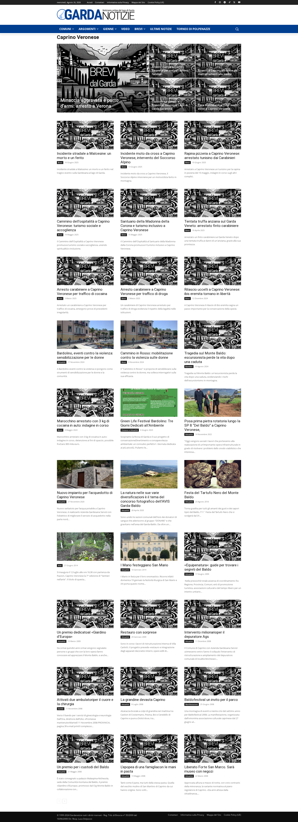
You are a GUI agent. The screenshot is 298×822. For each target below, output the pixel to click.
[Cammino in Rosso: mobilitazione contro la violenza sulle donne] (149, 334)
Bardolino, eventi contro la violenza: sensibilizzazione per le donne (85, 355)
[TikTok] (230, 2)
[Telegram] (225, 2)
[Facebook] (215, 2)
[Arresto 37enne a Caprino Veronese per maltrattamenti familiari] (172, 61)
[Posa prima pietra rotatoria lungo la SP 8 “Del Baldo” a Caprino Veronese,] (212, 403)
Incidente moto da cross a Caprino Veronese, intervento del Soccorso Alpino (148, 157)
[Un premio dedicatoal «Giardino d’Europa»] (85, 614)
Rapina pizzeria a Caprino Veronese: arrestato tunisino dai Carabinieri (212, 155)
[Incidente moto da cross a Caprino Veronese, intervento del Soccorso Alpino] (149, 135)
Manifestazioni (191, 704)
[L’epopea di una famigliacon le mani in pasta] (149, 748)
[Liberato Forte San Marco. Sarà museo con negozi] (212, 748)
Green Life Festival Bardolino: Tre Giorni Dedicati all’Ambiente (147, 423)
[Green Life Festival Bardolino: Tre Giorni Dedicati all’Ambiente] (149, 403)
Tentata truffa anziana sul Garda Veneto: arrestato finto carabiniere (211, 223)
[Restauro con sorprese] (149, 614)
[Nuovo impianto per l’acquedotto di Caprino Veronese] (85, 474)
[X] (234, 2)
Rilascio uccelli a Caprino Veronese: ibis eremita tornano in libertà (212, 291)
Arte (60, 565)
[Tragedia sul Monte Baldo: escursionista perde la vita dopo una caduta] (212, 334)
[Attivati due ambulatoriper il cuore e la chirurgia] (85, 681)
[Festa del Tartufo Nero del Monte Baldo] (212, 474)
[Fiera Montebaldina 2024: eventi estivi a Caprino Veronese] (218, 95)
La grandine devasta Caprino (143, 700)
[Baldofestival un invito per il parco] (212, 681)
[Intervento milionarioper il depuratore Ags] (212, 614)
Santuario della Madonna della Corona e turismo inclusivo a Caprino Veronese (145, 225)
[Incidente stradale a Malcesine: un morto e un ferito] (85, 135)
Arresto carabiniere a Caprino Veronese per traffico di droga (144, 291)
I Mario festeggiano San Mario (144, 565)
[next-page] (64, 801)
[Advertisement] (190, 14)
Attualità (61, 362)
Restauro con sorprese (139, 632)
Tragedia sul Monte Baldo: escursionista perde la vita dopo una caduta (209, 357)
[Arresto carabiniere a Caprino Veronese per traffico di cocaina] (85, 271)
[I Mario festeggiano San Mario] (149, 546)
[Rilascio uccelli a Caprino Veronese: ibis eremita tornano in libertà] (212, 271)
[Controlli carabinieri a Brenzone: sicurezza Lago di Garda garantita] (172, 95)
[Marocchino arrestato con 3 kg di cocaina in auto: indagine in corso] (85, 403)
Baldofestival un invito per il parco (211, 700)
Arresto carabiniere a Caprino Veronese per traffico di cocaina (82, 291)
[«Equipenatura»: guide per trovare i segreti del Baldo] (212, 546)
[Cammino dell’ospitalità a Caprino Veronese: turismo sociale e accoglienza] (85, 203)
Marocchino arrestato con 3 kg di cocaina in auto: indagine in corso (83, 423)
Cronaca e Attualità (130, 430)
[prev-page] (59, 801)
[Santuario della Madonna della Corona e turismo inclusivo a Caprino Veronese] (149, 203)
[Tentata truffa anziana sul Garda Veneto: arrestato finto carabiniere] (212, 203)
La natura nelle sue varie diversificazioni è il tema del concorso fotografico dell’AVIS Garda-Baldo (145, 499)
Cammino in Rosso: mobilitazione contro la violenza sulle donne (147, 355)
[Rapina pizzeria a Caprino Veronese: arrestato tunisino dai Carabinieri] (212, 135)
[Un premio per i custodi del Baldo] (85, 748)
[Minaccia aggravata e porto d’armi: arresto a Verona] (103, 83)
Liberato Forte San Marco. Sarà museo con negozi (209, 769)
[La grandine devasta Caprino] (149, 681)
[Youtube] (239, 2)
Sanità (60, 708)
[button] (237, 29)
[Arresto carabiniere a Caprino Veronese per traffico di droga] (149, 271)
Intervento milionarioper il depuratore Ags (204, 634)
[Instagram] (220, 2)
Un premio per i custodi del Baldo (83, 767)
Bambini (188, 366)
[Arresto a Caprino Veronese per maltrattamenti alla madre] (218, 61)
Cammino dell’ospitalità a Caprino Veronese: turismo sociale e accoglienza (83, 225)
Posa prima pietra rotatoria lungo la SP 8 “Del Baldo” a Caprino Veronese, (212, 425)
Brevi (60, 162)
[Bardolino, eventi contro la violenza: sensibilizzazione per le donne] (85, 334)
